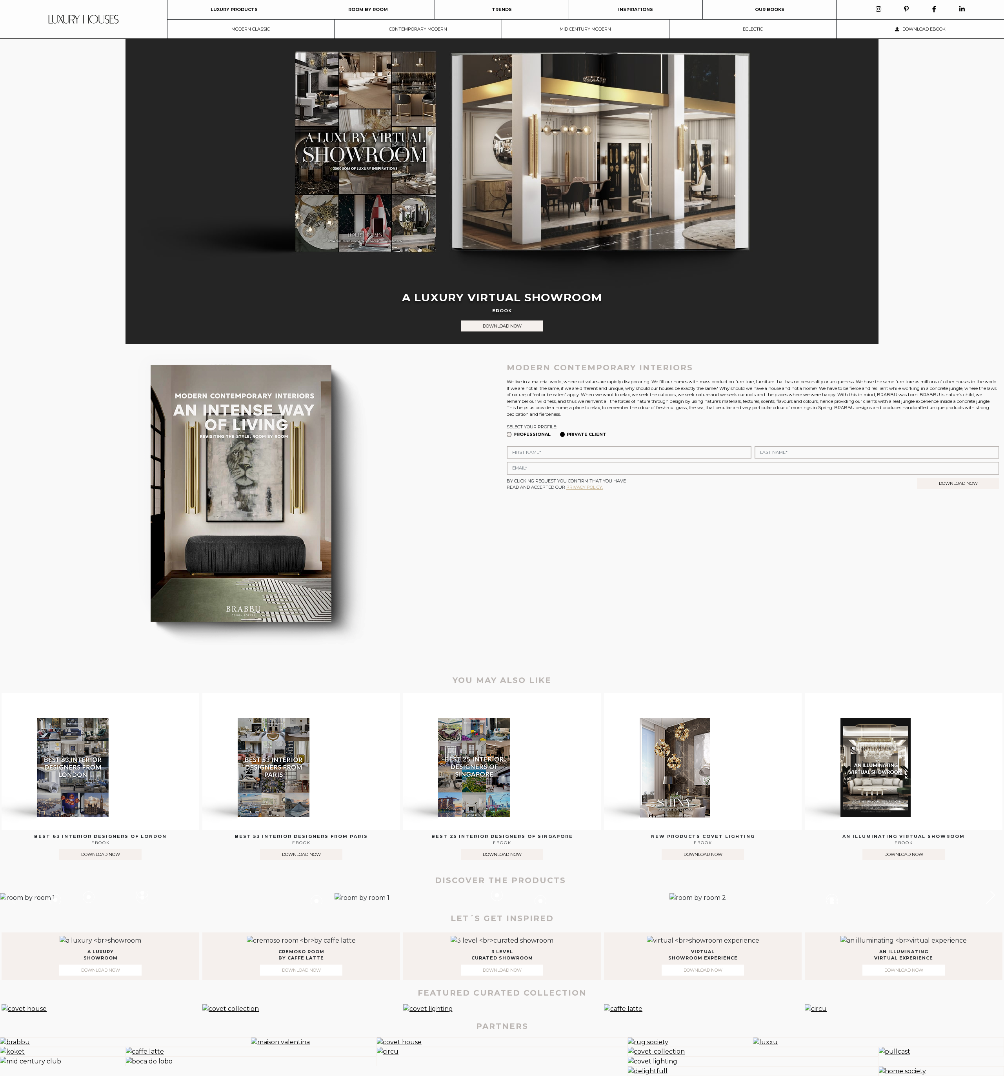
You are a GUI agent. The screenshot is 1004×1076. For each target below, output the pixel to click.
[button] (986, 895)
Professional (532, 434)
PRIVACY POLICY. (584, 487)
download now (502, 326)
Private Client (586, 434)
